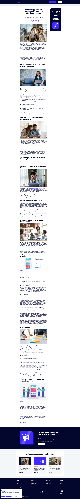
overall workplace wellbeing (39, 61)
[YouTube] (22, 493)
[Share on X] (36, 21)
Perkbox (21, 300)
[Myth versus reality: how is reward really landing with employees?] (55, 461)
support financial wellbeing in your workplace (36, 188)
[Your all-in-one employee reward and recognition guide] (25, 461)
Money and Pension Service (26, 93)
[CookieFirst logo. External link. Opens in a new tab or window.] (1, 490)
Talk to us (55, 19)
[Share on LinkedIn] (38, 21)
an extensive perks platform (33, 289)
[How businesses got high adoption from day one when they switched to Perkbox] (40, 461)
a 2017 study (25, 209)
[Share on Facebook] (34, 21)
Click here (22, 416)
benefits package (31, 215)
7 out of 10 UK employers (36, 147)
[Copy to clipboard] (32, 21)
